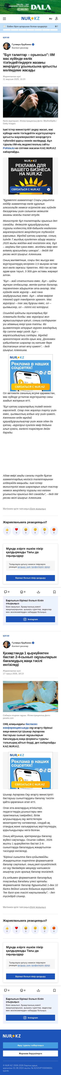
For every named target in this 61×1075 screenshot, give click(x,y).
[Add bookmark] (54, 592)
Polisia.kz (9, 148)
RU (50, 19)
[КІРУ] (57, 19)
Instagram (33, 619)
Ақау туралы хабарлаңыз (30, 1045)
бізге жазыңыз (38, 509)
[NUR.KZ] (30, 18)
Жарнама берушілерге (30, 1053)
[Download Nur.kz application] (30, 7)
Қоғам (6, 38)
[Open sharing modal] (38, 592)
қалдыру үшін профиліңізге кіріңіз (34, 567)
